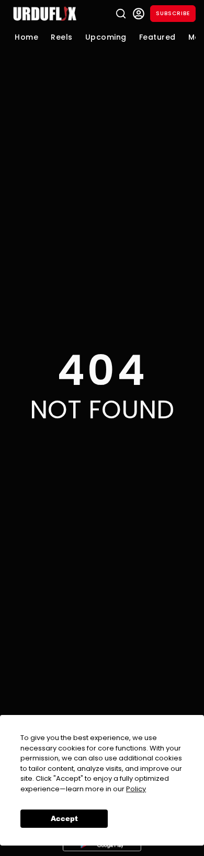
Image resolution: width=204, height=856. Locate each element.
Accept (64, 818)
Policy (136, 789)
